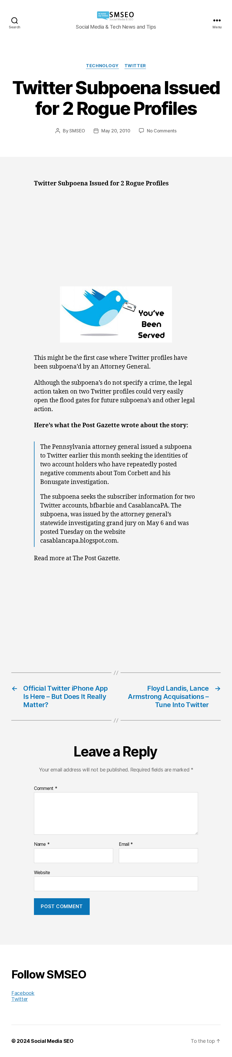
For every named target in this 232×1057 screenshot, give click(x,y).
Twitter (135, 65)
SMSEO (77, 131)
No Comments (162, 131)
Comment (45, 788)
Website (42, 872)
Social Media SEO (52, 1041)
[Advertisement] (116, 235)
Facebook (23, 993)
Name (42, 844)
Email (126, 844)
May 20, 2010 (115, 131)
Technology (102, 65)
